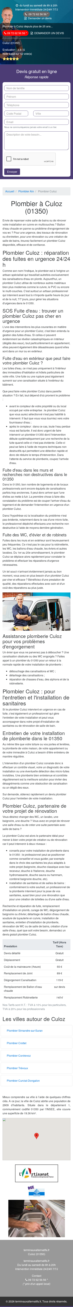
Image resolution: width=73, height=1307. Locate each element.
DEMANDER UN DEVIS (49, 33)
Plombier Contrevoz (19, 1056)
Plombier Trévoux (17, 1068)
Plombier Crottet (16, 1043)
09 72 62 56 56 (38, 14)
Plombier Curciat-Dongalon (23, 1081)
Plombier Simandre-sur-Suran (25, 1030)
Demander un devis (40, 18)
